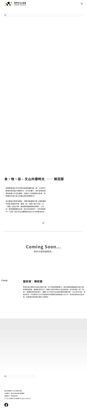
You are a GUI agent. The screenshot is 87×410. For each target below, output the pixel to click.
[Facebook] (6, 405)
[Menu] (82, 4)
